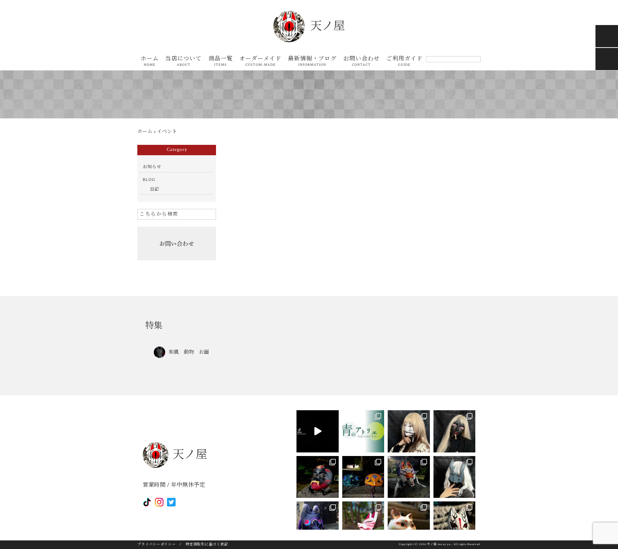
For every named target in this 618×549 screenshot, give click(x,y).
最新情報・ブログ (312, 61)
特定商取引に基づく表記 (207, 544)
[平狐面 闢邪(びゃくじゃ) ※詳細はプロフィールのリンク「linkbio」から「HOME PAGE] (409, 477)
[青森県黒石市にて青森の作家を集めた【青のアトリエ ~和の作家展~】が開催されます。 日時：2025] (363, 431)
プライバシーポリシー (156, 544)
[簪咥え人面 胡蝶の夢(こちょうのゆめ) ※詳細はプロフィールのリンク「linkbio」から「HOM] (409, 431)
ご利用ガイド (404, 61)
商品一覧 (221, 61)
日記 (154, 189)
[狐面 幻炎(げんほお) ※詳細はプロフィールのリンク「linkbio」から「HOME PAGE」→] (454, 522)
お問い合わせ (361, 61)
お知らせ (152, 167)
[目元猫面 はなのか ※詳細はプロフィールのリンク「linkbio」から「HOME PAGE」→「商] (409, 522)
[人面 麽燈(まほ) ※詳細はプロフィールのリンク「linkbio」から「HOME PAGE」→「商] (454, 431)
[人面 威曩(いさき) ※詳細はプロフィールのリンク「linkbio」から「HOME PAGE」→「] (317, 477)
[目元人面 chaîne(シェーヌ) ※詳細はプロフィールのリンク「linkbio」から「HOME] (454, 477)
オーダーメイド (260, 61)
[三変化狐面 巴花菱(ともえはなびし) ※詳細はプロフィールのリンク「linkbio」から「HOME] (363, 522)
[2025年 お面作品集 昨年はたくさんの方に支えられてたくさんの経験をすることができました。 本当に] (317, 431)
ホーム (150, 61)
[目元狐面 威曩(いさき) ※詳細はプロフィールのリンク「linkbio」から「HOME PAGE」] (317, 522)
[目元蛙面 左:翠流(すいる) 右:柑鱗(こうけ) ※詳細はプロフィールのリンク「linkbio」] (363, 477)
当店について (183, 61)
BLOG (149, 179)
